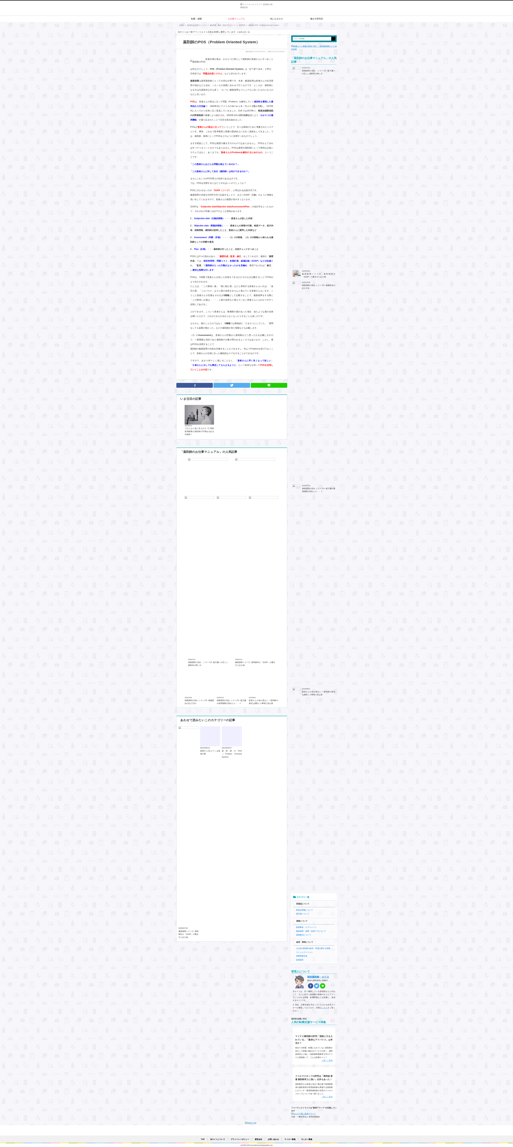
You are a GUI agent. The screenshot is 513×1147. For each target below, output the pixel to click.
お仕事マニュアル (236, 19)
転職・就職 (196, 19)
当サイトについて (217, 1139)
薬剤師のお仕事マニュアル (196, 25)
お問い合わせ (273, 1139)
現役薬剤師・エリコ (318, 977)
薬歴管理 (242, 25)
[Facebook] (194, 385)
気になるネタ (276, 19)
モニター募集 (306, 1139)
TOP (203, 1139)
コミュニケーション (304, 952)
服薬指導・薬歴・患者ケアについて (222, 25)
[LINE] (322, 986)
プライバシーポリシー (240, 1139)
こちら (325, 1008)
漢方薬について (302, 914)
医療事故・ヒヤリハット (306, 927)
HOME (181, 25)
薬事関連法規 (301, 956)
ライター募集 (290, 1139)
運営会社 (258, 1139)
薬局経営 (300, 960)
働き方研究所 (316, 19)
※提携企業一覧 (243, 32)
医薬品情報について (304, 910)
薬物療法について (303, 935)
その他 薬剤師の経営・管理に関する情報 (313, 948)
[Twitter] (231, 385)
